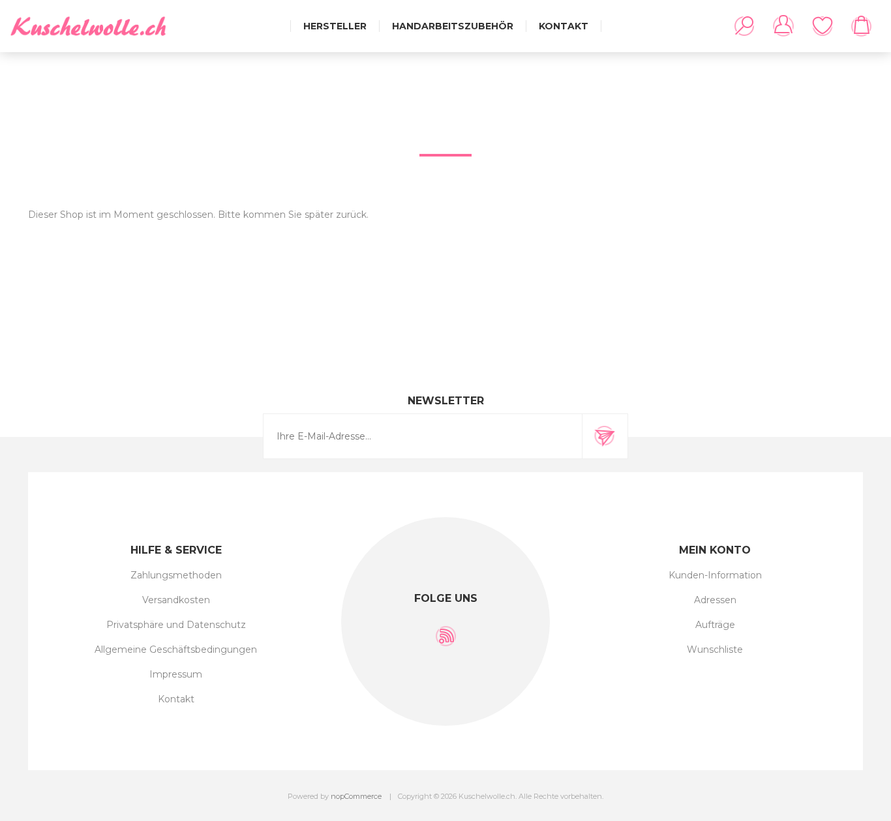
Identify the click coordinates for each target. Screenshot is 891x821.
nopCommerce (356, 796)
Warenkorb (861, 26)
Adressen (715, 600)
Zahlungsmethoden (176, 575)
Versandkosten (176, 600)
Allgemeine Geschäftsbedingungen (176, 649)
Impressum (175, 674)
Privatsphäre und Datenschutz (176, 625)
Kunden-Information (715, 575)
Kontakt (176, 699)
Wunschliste (822, 26)
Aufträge (715, 625)
